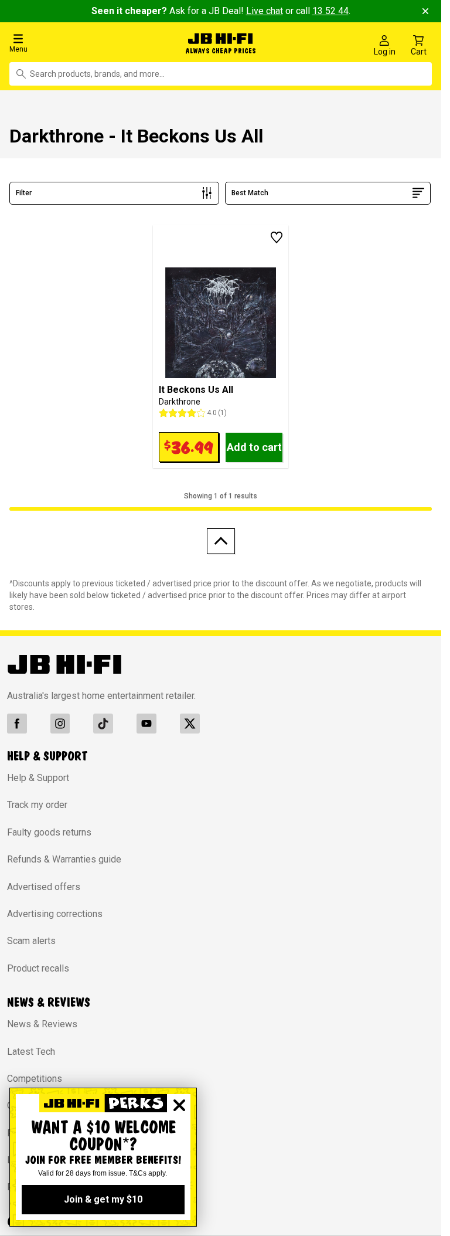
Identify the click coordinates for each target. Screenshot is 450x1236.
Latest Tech (31, 1048)
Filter (24, 190)
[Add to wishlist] (276, 235)
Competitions (34, 1075)
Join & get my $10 (103, 1199)
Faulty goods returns (49, 829)
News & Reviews (42, 1021)
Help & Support (38, 774)
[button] (74, 42)
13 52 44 (330, 10)
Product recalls (38, 965)
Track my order (37, 802)
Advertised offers (43, 883)
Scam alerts (31, 938)
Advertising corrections (55, 910)
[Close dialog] (179, 1105)
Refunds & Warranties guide (64, 856)
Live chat (264, 10)
